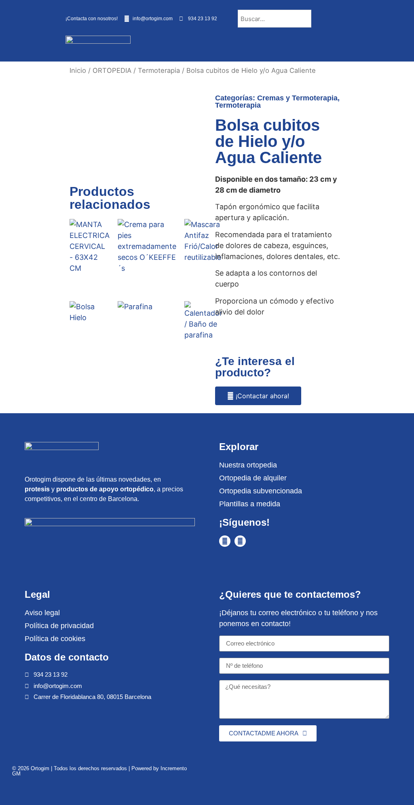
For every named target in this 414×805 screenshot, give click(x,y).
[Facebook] (224, 541)
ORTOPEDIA (112, 70)
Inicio (78, 70)
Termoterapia (159, 70)
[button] (343, 46)
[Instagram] (240, 541)
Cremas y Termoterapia (297, 98)
